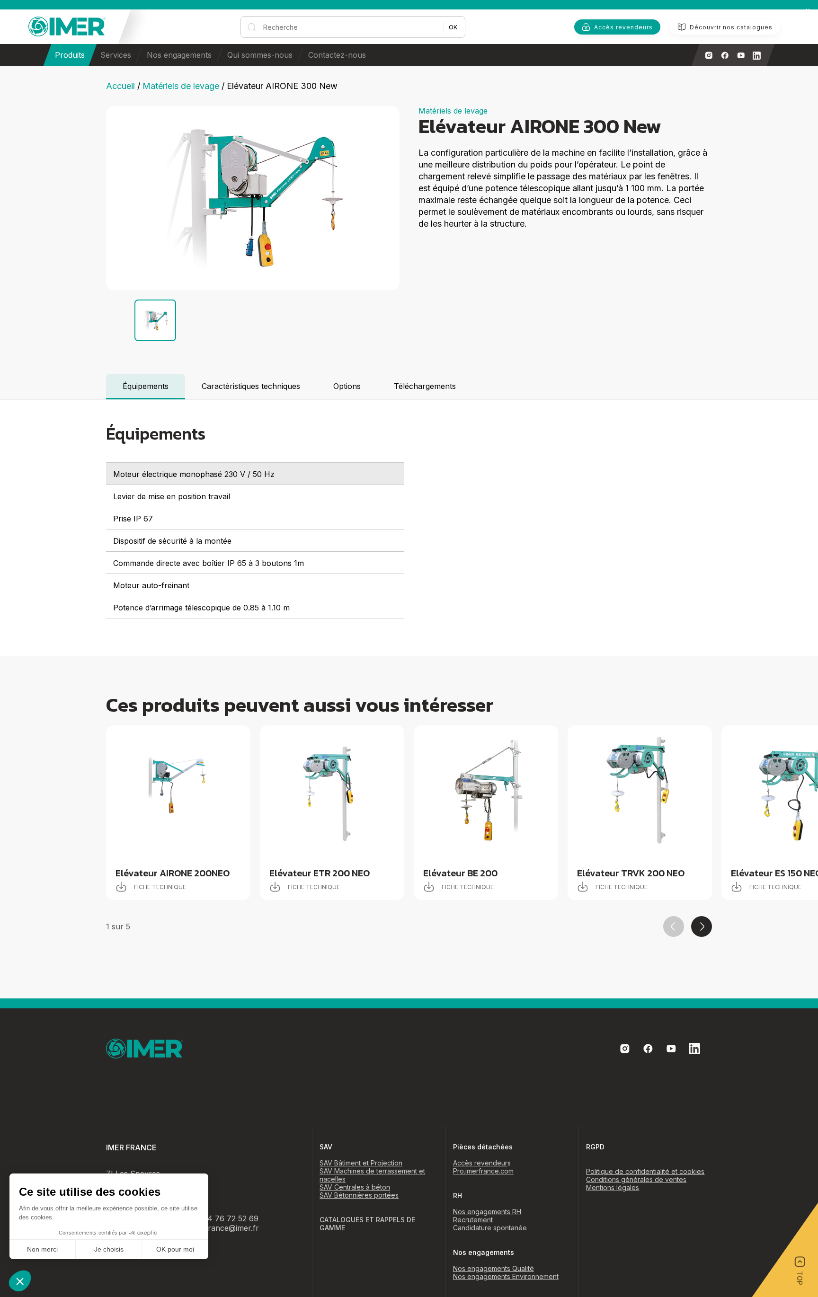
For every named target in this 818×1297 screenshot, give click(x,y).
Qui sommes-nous (260, 55)
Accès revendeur (480, 1163)
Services (115, 55)
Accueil (120, 86)
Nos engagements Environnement (506, 1276)
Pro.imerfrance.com (483, 1171)
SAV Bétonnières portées (359, 1195)
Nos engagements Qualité (493, 1268)
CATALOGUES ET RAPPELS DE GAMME (367, 1224)
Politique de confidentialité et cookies (645, 1171)
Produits (70, 55)
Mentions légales (612, 1187)
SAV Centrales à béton (355, 1187)
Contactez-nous (337, 55)
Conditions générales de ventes (636, 1179)
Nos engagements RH (487, 1212)
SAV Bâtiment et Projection (361, 1163)
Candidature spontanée (490, 1228)
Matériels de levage (180, 86)
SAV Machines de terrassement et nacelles (372, 1175)
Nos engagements (179, 55)
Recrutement (473, 1220)
